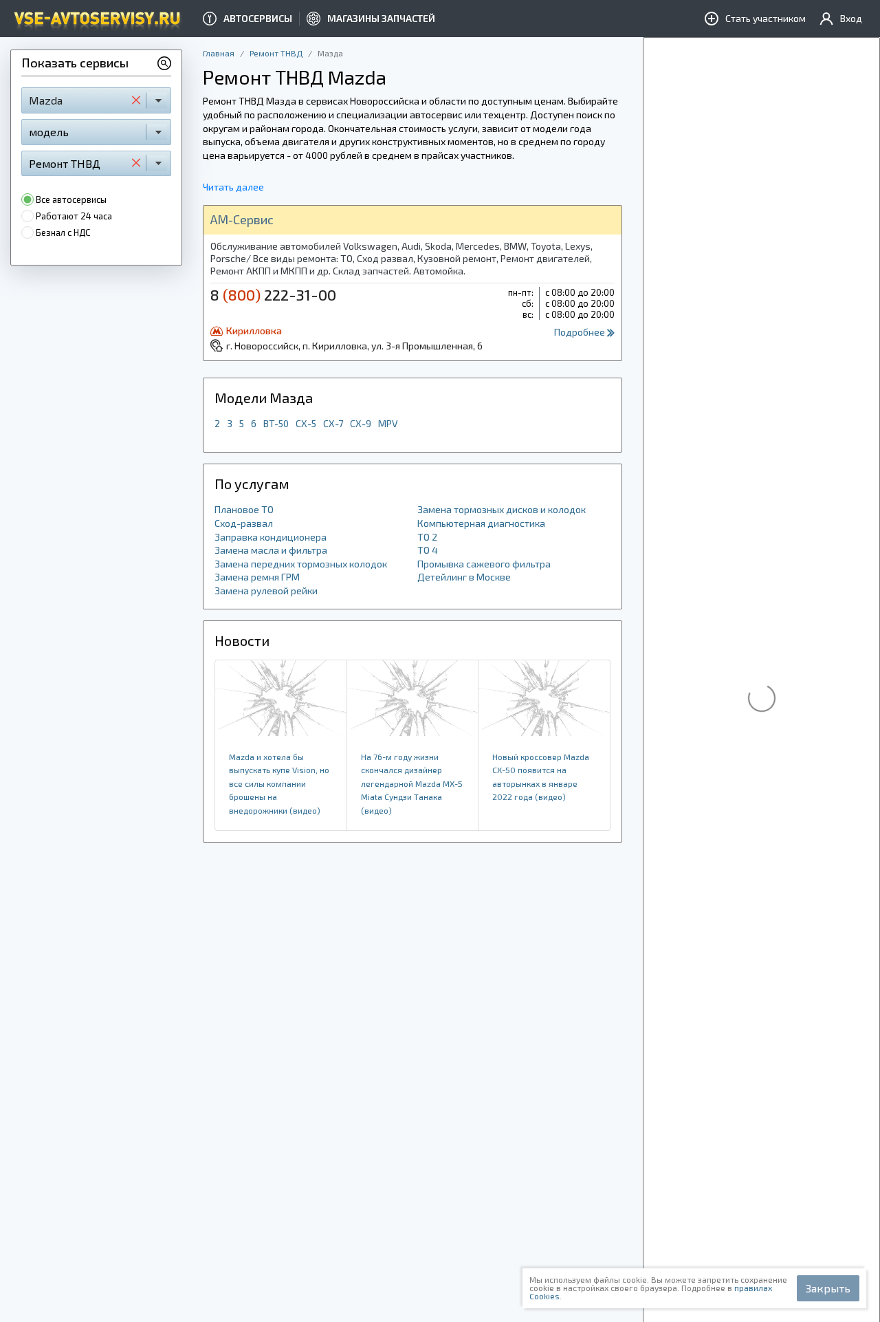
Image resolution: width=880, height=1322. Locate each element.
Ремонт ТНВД (276, 53)
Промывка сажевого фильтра (484, 564)
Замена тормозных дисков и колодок (501, 509)
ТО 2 (427, 537)
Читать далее (233, 187)
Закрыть (828, 1287)
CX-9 (360, 423)
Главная (218, 53)
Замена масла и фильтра (270, 550)
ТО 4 (427, 550)
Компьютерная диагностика (481, 523)
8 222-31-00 (273, 294)
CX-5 (306, 423)
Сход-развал (243, 523)
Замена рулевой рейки (266, 590)
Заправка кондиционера (270, 537)
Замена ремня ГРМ (257, 577)
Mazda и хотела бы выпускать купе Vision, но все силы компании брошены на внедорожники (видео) (279, 783)
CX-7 (333, 423)
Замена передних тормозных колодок (300, 564)
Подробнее (580, 332)
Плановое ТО (244, 509)
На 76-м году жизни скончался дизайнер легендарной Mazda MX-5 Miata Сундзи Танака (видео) (412, 783)
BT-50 (276, 423)
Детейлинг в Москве (464, 577)
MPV (388, 423)
